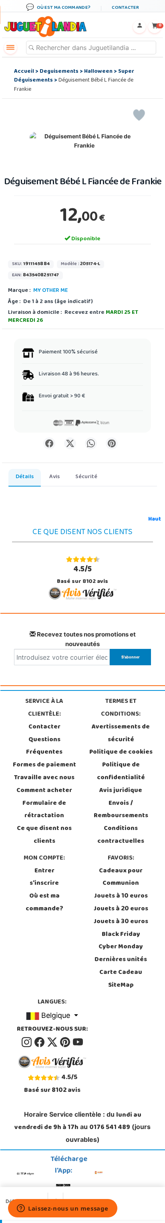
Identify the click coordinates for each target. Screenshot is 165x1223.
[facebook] (40, 1042)
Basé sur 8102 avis (82, 574)
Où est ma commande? (44, 903)
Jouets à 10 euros (121, 896)
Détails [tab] (25, 477)
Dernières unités (121, 960)
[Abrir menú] (10, 47)
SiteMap (121, 985)
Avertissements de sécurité (121, 733)
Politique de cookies (121, 752)
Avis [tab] (54, 477)
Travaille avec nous (44, 778)
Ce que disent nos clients (44, 835)
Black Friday (121, 934)
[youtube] (78, 1042)
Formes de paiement (44, 765)
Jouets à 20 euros (121, 909)
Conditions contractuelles (120, 835)
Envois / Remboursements (121, 810)
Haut (154, 519)
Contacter (44, 727)
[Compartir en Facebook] (49, 443)
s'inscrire (44, 883)
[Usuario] (139, 26)
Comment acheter (44, 790)
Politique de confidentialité (121, 771)
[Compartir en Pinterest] (112, 443)
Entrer (44, 871)
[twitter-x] (52, 1042)
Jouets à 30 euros (121, 922)
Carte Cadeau (120, 972)
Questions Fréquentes (44, 746)
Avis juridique (120, 790)
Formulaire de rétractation (44, 810)
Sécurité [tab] (86, 477)
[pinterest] (65, 1042)
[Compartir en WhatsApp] (91, 443)
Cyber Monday (121, 947)
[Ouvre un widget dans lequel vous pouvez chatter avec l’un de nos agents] (62, 1209)
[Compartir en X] (70, 443)
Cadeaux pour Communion (121, 877)
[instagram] (27, 1042)
